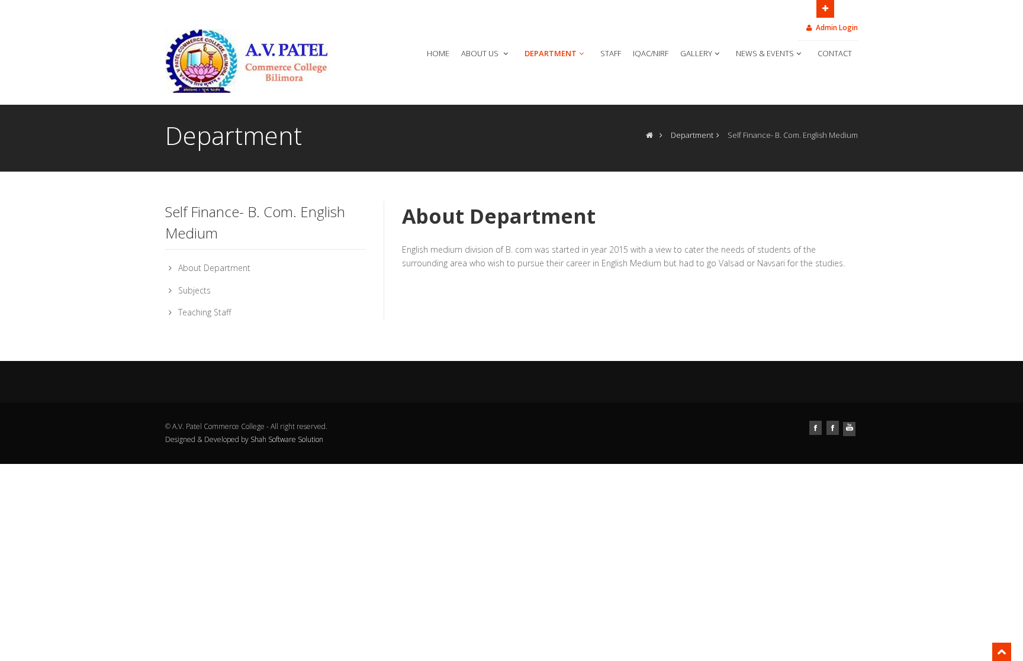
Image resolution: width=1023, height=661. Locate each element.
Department (551, 53)
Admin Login (837, 27)
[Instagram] (833, 427)
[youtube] (850, 427)
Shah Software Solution (286, 439)
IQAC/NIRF (650, 53)
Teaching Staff (204, 312)
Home (438, 53)
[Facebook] (816, 427)
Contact (835, 53)
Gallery (696, 53)
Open (825, 9)
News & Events (765, 53)
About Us (480, 53)
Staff (610, 53)
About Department (214, 267)
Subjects (194, 290)
